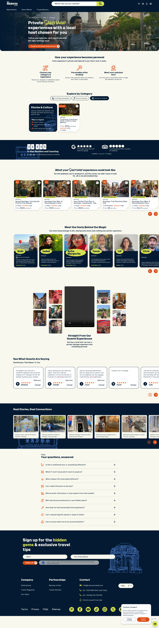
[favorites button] (139, 4)
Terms (24, 609)
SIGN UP (29, 563)
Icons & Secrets (81, 98)
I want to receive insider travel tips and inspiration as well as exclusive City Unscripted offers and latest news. (70, 562)
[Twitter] (113, 609)
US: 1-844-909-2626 (95, 590)
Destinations (26, 585)
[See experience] (69, 118)
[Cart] (143, 4)
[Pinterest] (71, 609)
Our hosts (25, 594)
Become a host (55, 585)
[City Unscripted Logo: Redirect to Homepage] (12, 3)
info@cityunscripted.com (93, 585)
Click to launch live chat (92, 600)
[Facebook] (79, 609)
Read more (37, 380)
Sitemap (56, 609)
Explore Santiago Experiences (43, 46)
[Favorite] (77, 106)
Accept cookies (143, 619)
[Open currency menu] (151, 4)
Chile (44, 17)
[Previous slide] (150, 214)
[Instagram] (104, 609)
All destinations (34, 17)
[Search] (100, 3)
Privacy (35, 609)
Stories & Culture (101, 98)
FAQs (45, 609)
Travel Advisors (43, 9)
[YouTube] (88, 609)
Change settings (129, 619)
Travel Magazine (28, 590)
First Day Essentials (62, 98)
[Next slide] (156, 214)
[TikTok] (96, 609)
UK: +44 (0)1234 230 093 (92, 595)
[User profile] (147, 3)
